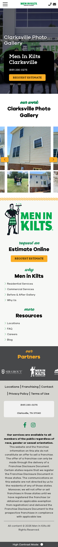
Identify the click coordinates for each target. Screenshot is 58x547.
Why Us (11, 300)
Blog (10, 339)
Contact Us (54, 4)
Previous (5, 159)
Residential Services (20, 283)
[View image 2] (17, 182)
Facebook (24, 425)
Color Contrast (42, 544)
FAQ (9, 328)
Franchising (30, 386)
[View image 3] (40, 182)
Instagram (33, 425)
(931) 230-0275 (18, 69)
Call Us (50, 4)
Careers (12, 334)
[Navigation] (5, 4)
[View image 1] (29, 148)
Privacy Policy (18, 393)
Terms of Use (40, 393)
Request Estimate (27, 77)
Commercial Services (20, 289)
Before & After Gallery (21, 294)
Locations (13, 323)
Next (53, 159)
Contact (47, 386)
